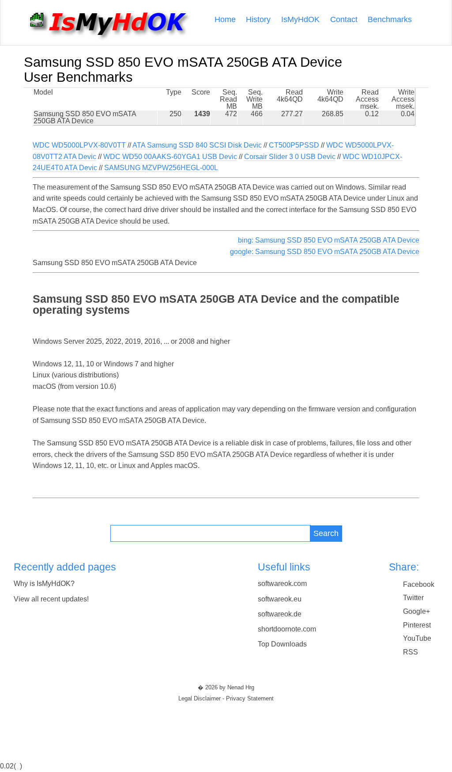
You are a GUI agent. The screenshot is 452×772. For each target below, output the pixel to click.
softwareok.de (279, 614)
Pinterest (417, 625)
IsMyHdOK (300, 19)
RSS (410, 652)
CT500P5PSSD (294, 145)
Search (326, 533)
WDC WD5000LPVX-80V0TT (79, 145)
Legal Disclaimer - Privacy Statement (226, 699)
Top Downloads (282, 644)
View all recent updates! (51, 599)
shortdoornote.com (287, 629)
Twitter (413, 597)
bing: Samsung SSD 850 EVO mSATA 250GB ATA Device (328, 240)
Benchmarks (390, 19)
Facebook (418, 584)
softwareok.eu (279, 599)
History (258, 19)
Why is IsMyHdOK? (44, 583)
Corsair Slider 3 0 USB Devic (289, 156)
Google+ (416, 611)
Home (225, 19)
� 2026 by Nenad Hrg (226, 688)
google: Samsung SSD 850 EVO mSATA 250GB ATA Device (324, 251)
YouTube (417, 638)
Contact (344, 19)
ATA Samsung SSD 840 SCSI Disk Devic (197, 145)
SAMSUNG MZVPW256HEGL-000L (161, 167)
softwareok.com (282, 583)
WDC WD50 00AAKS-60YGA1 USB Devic (170, 156)
